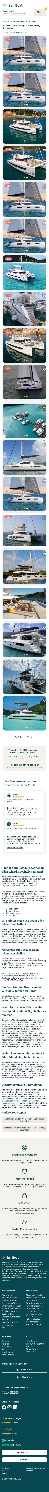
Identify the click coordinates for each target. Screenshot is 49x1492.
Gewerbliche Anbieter (11, 1308)
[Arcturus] (24, 677)
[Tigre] (24, 494)
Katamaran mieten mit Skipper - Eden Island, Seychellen (24, 1119)
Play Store (26, 1377)
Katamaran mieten (34, 1306)
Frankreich (6, 1346)
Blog (3, 1328)
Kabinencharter (33, 1319)
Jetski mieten (32, 1308)
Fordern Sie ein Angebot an (24, 764)
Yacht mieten (32, 1300)
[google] (7, 1429)
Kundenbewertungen (11, 1317)
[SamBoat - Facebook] (4, 1407)
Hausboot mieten (34, 1311)
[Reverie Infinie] (24, 567)
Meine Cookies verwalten (32, 1350)
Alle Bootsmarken (34, 1324)
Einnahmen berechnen (11, 1306)
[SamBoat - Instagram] (9, 1407)
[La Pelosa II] (24, 421)
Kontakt (30, 1346)
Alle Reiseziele (8, 1355)
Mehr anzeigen (15, 847)
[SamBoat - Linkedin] (15, 1407)
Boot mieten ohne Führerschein (34, 1315)
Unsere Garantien (10, 1300)
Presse (5, 1319)
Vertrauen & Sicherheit (12, 1303)
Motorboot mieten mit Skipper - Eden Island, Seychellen (24, 1128)
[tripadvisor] (9, 1440)
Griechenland (7, 1352)
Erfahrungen (7, 1325)
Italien (4, 1349)
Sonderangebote (34, 1322)
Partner (29, 1470)
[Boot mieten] (13, 5)
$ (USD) (24, 1459)
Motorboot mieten (34, 1295)
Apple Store (27, 1369)
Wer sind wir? (7, 1295)
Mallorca (5, 1344)
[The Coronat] (24, 457)
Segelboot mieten (34, 1303)
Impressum (6, 1468)
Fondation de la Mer (10, 1322)
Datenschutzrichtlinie (35, 1468)
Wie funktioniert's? (35, 1344)
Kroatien (5, 1341)
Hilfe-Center (32, 1341)
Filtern (41, 11)
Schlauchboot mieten (35, 1297)
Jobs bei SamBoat (10, 1297)
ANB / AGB (6, 1470)
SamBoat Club (8, 1314)
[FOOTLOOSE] (24, 640)
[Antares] (24, 713)
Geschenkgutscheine (11, 1311)
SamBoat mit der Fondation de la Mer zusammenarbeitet (20, 1101)
